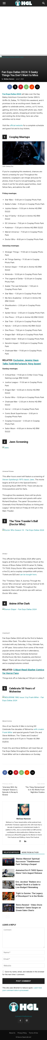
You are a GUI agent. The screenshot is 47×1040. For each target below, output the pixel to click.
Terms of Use (33, 1033)
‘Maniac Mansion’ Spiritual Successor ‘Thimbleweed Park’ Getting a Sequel (28, 861)
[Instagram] (21, 841)
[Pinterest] (20, 87)
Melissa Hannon (9, 79)
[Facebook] (9, 87)
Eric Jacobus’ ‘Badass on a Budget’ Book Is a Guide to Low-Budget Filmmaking (28, 884)
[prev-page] (3, 916)
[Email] (37, 87)
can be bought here (28, 574)
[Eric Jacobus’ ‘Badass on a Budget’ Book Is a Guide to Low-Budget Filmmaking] (8, 884)
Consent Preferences (23, 1016)
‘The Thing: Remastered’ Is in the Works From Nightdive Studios (35, 789)
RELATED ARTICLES (11, 852)
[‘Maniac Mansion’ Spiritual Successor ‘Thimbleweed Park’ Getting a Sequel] (8, 861)
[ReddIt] (31, 87)
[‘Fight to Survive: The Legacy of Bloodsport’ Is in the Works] (8, 896)
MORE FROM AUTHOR (30, 852)
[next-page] (7, 916)
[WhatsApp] (26, 87)
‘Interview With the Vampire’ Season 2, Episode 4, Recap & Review (10, 791)
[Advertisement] (23, 31)
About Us (12, 1033)
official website (16, 125)
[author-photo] (23, 815)
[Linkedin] (26, 841)
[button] (4, 3)
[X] (15, 87)
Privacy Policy (22, 1033)
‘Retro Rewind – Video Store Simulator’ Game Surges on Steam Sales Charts (29, 908)
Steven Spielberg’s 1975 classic (18, 479)
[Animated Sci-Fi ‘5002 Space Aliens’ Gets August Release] (8, 873)
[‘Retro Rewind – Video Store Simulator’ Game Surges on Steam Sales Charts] (8, 908)
